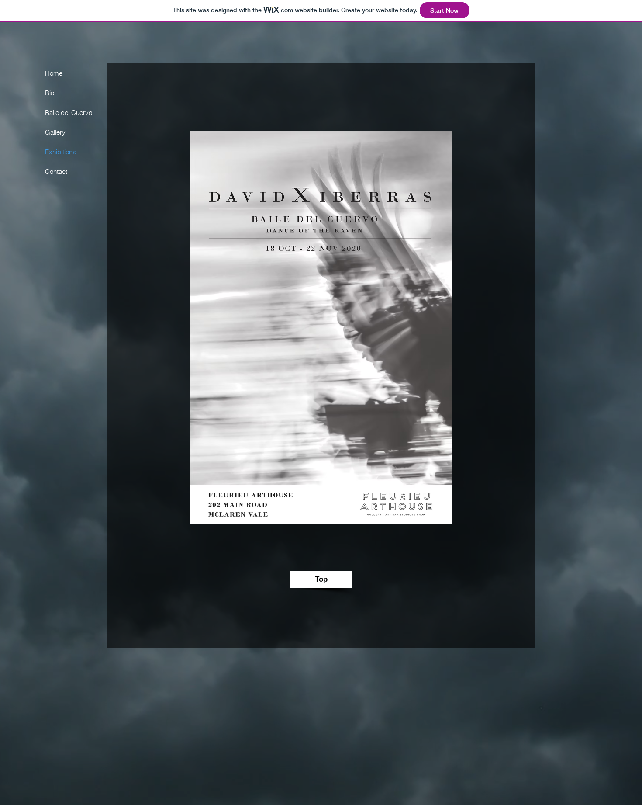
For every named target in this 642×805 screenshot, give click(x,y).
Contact (56, 171)
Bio (49, 93)
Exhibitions (60, 152)
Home (53, 73)
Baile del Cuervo (68, 112)
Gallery (55, 132)
